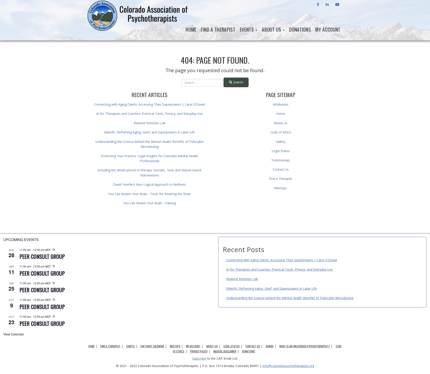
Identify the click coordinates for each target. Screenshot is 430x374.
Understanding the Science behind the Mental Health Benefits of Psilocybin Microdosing (289, 298)
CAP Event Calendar (152, 346)
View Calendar (13, 334)
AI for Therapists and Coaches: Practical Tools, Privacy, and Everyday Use (149, 113)
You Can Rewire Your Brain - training (149, 203)
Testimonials (280, 160)
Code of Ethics (280, 132)
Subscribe (199, 358)
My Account (327, 29)
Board (269, 346)
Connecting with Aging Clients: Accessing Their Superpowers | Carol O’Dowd (149, 104)
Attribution (280, 104)
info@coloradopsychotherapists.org (288, 366)
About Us (272, 29)
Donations (300, 29)
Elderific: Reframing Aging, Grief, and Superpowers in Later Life (149, 132)
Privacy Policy (199, 351)
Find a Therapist (218, 29)
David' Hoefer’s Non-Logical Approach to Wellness (149, 184)
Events (247, 29)
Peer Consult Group (42, 256)
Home (191, 29)
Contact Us (281, 169)
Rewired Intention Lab (150, 123)
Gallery (281, 141)
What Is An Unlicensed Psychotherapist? (304, 346)
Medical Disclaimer (224, 351)
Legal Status (281, 151)
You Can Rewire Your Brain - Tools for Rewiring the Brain (149, 194)
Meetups (280, 188)
